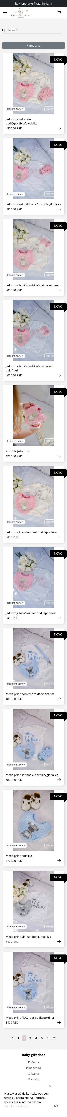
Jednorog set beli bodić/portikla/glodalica (33, 204)
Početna (33, 1062)
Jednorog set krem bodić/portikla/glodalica (22, 121)
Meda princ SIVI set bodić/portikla (28, 937)
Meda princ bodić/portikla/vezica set (30, 694)
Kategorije (34, 45)
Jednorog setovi (15, 108)
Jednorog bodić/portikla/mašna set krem (33, 285)
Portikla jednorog (17, 451)
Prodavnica (33, 1068)
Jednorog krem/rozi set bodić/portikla (31, 532)
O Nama (33, 1074)
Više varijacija (53, 108)
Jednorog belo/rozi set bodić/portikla (31, 613)
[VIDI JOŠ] (33, 83)
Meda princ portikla (19, 856)
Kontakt (33, 1079)
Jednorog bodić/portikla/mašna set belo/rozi (29, 368)
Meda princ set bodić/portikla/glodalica (32, 775)
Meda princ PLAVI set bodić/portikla (30, 1018)
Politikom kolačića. (16, 1106)
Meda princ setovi (16, 683)
